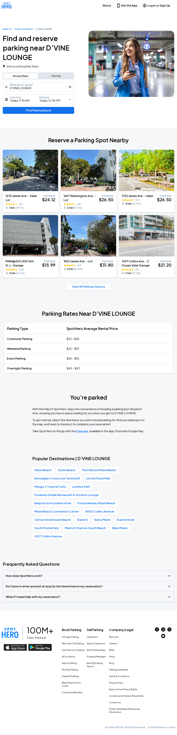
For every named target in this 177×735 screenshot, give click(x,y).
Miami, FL (7, 29)
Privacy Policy (116, 683)
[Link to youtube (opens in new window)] (163, 637)
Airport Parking (69, 663)
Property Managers (96, 656)
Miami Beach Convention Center (56, 511)
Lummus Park (81, 486)
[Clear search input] (70, 87)
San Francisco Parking (73, 650)
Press (112, 656)
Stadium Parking (70, 676)
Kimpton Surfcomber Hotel (52, 503)
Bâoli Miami (120, 528)
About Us (113, 637)
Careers (113, 643)
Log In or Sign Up (158, 5)
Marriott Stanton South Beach (85, 528)
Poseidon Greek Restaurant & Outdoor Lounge (66, 495)
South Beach (67, 470)
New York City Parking (73, 643)
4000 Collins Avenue (99, 511)
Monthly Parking (70, 669)
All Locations (68, 656)
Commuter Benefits (72, 692)
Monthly (56, 75)
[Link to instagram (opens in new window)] (163, 630)
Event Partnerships (96, 650)
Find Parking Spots (38, 110)
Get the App (129, 5)
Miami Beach (43, 470)
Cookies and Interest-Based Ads (126, 696)
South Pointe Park (46, 528)
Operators (92, 637)
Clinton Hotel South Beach (52, 520)
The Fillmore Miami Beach (99, 470)
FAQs (112, 650)
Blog (111, 663)
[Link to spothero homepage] (10, 633)
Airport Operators (96, 643)
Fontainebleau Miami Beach (96, 503)
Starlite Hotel (125, 520)
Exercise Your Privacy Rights (123, 689)
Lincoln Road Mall (98, 478)
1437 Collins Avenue (48, 536)
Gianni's (82, 520)
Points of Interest (24, 29)
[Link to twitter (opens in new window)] (169, 630)
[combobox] (38, 87)
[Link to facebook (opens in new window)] (157, 630)
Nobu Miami (102, 520)
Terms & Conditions (119, 676)
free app (82, 431)
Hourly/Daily (20, 75)
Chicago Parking (70, 637)
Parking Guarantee (118, 669)
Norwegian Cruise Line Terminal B (57, 478)
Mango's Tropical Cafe (50, 486)
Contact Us (115, 702)
